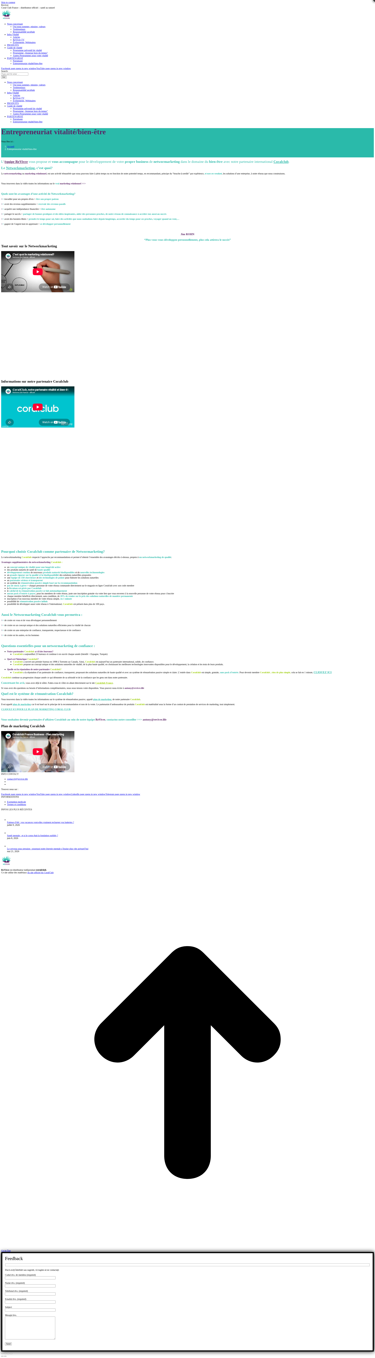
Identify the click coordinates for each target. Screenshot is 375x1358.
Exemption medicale (16, 802)
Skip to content (8, 2)
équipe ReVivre (16, 162)
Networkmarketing (20, 168)
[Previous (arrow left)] (2, 1356)
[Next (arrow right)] (5, 1356)
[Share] (5, 1353)
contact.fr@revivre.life (17, 779)
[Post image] (12, 819)
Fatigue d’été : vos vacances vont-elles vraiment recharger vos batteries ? (40, 822)
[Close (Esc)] (2, 1353)
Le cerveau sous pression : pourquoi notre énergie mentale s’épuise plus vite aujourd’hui (47, 848)
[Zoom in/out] (11, 1353)
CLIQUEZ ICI (322, 672)
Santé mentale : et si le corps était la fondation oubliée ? (32, 835)
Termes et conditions (16, 804)
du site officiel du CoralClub (40, 872)
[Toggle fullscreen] (8, 1353)
